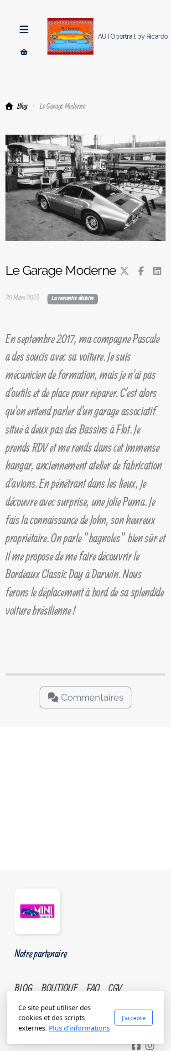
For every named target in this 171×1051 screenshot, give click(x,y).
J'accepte (133, 1018)
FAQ (93, 987)
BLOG (23, 987)
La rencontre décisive (73, 299)
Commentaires (91, 697)
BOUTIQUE (59, 987)
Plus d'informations (79, 1027)
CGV (115, 987)
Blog (22, 106)
